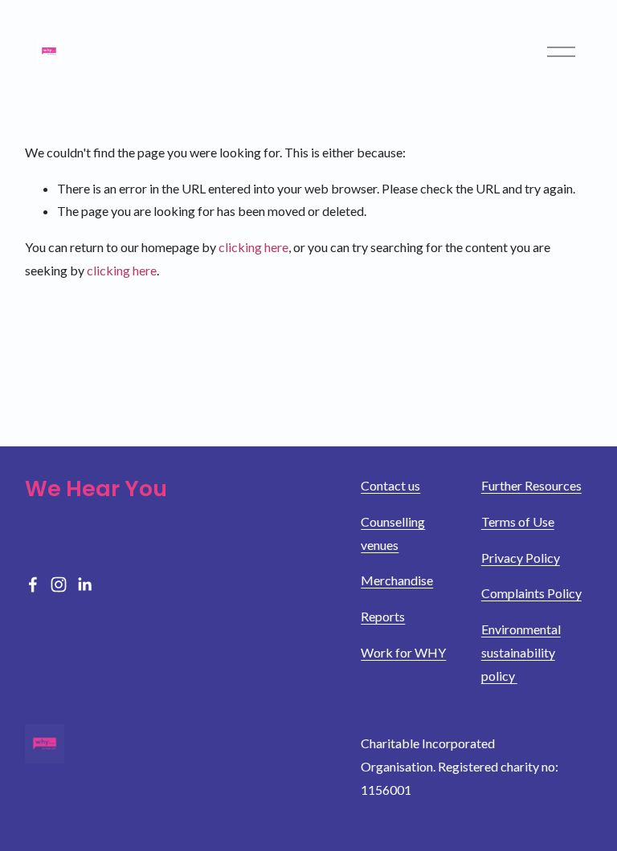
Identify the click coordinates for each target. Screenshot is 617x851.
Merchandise (397, 580)
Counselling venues (393, 533)
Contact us (390, 485)
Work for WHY (403, 652)
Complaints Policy (531, 593)
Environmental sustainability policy (521, 652)
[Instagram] (59, 584)
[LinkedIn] (84, 584)
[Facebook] (33, 584)
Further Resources (531, 485)
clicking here (253, 246)
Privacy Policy (520, 557)
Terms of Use (517, 521)
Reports (383, 616)
